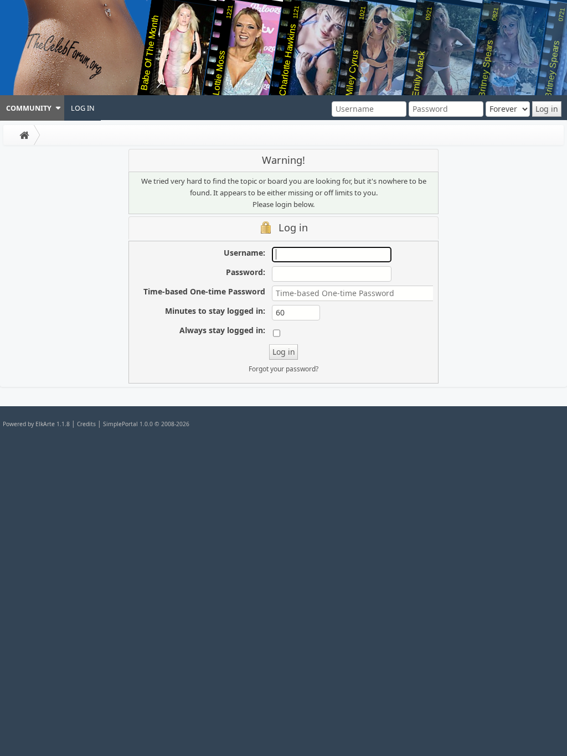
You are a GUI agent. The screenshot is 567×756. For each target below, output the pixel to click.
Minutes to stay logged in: (215, 310)
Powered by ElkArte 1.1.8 (36, 424)
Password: (245, 272)
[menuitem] (32, 108)
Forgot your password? (283, 369)
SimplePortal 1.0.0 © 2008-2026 (146, 424)
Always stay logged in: (222, 330)
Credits (86, 424)
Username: (244, 252)
